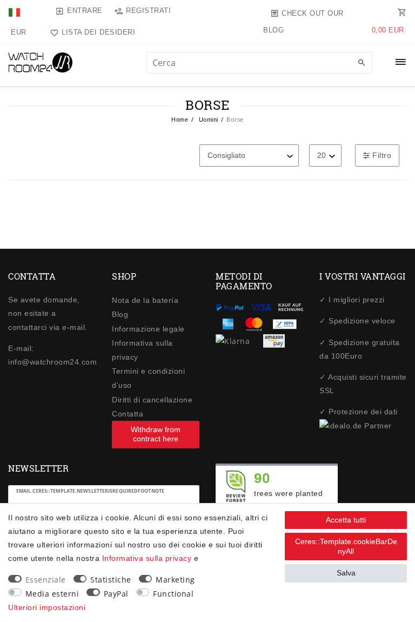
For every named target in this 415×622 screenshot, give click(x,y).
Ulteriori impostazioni (46, 607)
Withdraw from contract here (155, 434)
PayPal (116, 593)
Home (179, 119)
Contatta (127, 413)
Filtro (381, 155)
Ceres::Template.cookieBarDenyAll (346, 546)
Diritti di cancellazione (152, 399)
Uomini (207, 119)
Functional (173, 593)
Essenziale (45, 579)
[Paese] (15, 11)
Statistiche (110, 579)
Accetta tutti (346, 519)
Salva (346, 572)
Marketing (175, 579)
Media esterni (52, 593)
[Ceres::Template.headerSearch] (361, 63)
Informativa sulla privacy (147, 558)
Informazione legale (148, 329)
